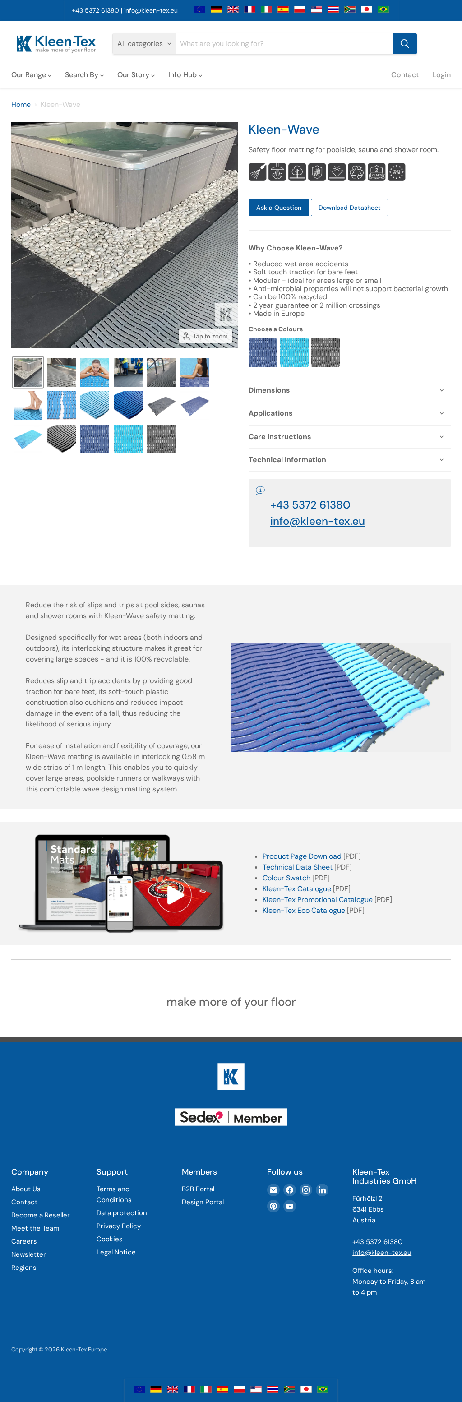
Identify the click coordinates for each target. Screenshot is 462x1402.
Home (21, 105)
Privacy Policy (119, 1226)
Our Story (134, 74)
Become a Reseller (40, 1215)
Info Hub (183, 74)
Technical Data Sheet (298, 867)
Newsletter (28, 1254)
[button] (28, 372)
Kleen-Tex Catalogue (297, 888)
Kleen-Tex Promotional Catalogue (318, 899)
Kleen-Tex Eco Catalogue (304, 910)
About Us (26, 1189)
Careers (24, 1241)
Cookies (110, 1239)
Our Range (29, 74)
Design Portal (203, 1202)
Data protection (122, 1212)
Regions (24, 1267)
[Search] (405, 43)
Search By (82, 74)
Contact (405, 74)
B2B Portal (198, 1189)
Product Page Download (302, 856)
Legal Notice (116, 1252)
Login (441, 74)
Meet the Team (35, 1228)
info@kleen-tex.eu (151, 10)
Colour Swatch (286, 878)
